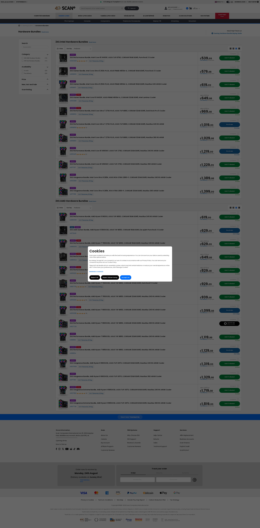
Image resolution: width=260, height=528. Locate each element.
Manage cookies (96, 272)
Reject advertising (110, 277)
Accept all (126, 277)
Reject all (94, 277)
